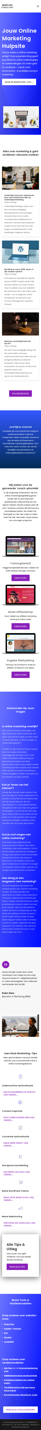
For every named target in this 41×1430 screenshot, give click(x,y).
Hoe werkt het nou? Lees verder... (17, 1173)
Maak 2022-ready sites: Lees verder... (19, 1198)
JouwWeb (9, 1341)
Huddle (7, 1328)
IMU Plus (8, 1368)
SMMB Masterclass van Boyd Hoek (20, 1375)
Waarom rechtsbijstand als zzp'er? (17, 342)
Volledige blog (20, 393)
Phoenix (17, 1328)
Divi (6, 1333)
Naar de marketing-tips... (19, 82)
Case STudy (20, 578)
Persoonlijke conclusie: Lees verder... (20, 1224)
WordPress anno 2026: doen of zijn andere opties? (18, 270)
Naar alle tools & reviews (20, 1409)
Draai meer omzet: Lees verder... (16, 1144)
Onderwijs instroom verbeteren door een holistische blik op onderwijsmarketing (19, 197)
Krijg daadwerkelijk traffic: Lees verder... (20, 1093)
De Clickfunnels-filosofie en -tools (20, 1395)
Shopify (8, 1337)
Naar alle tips (17, 1267)
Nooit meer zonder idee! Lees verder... (19, 1118)
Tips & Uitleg (10, 202)
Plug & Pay (9, 1324)
